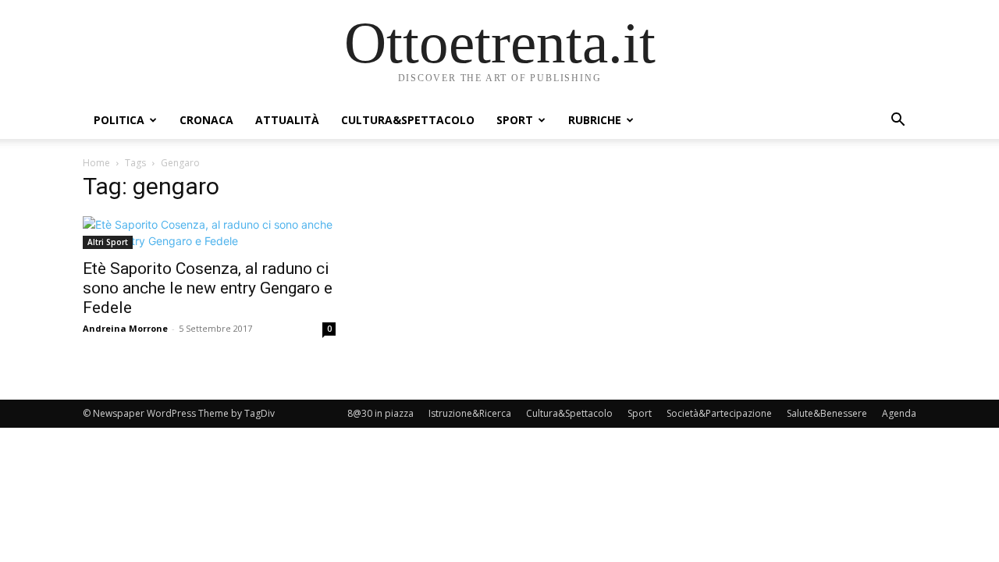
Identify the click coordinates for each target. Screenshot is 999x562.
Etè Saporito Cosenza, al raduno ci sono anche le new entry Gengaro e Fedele (207, 288)
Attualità (287, 119)
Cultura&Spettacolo (408, 119)
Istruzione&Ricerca (469, 413)
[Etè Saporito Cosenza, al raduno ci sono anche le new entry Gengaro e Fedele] (209, 232)
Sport (514, 119)
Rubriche (594, 119)
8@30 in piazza (380, 413)
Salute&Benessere (827, 413)
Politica (119, 119)
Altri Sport (107, 242)
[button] (897, 121)
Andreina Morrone (125, 328)
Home (96, 162)
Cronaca (206, 119)
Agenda (899, 413)
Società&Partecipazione (719, 413)
